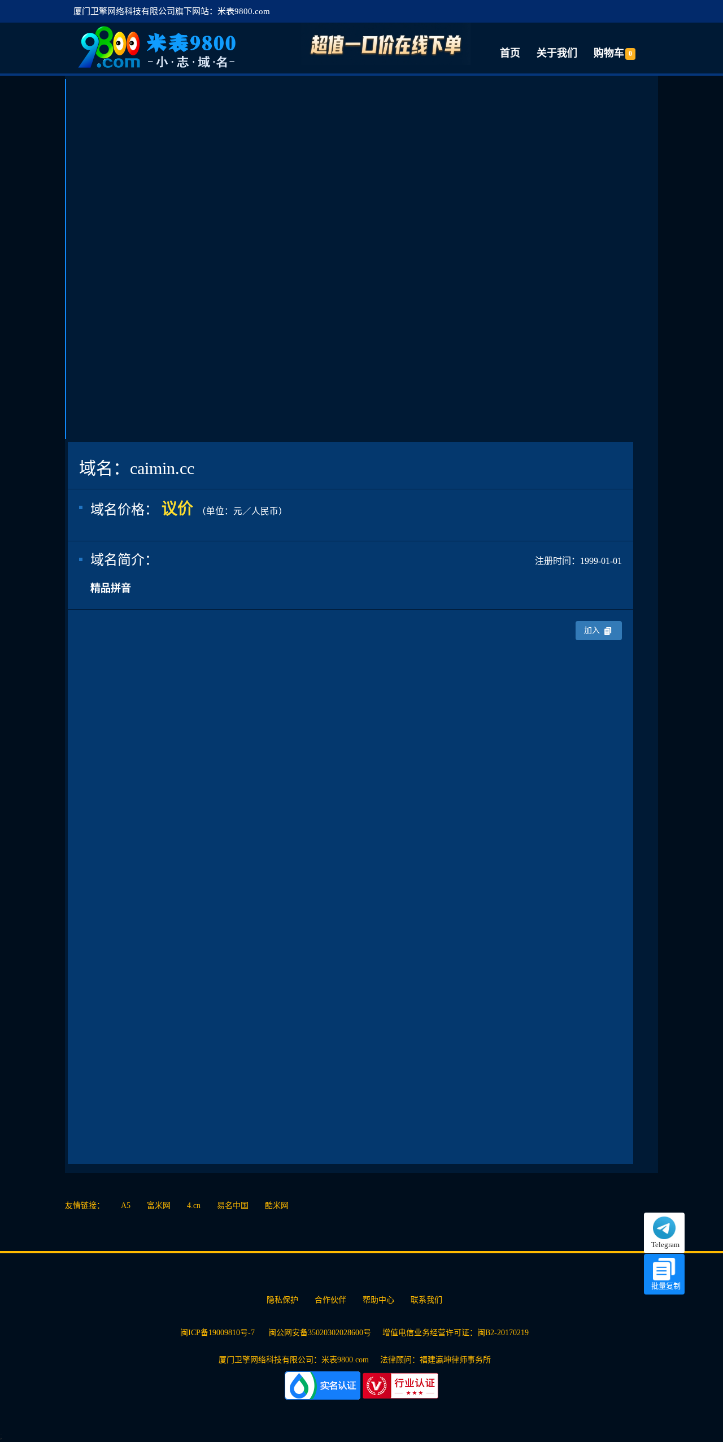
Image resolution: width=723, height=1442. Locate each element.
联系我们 (426, 1300)
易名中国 (233, 1205)
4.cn (194, 1205)
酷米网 (277, 1205)
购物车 (613, 53)
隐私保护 (282, 1300)
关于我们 (557, 53)
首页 (510, 53)
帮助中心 (378, 1300)
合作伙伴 (330, 1300)
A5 (125, 1205)
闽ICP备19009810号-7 (218, 1332)
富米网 (159, 1205)
